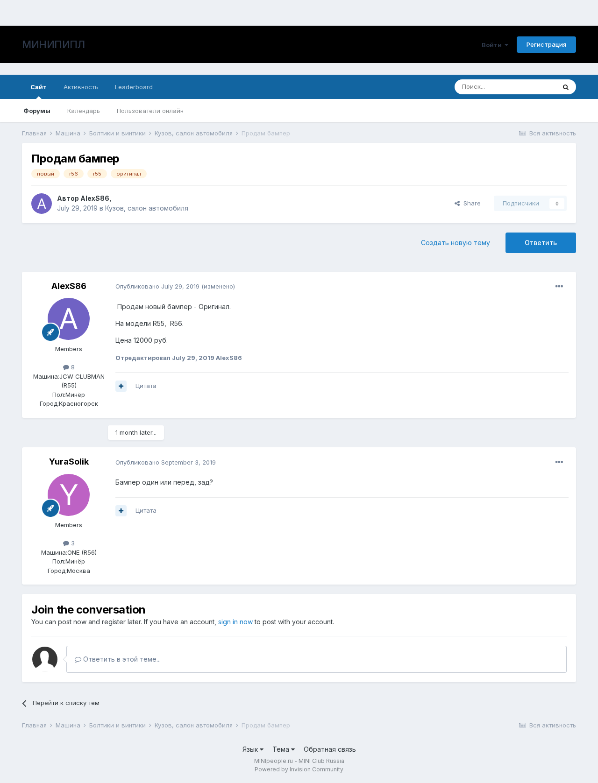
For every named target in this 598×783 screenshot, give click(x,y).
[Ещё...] (559, 286)
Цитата (146, 385)
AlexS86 (94, 198)
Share (470, 203)
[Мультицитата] (121, 386)
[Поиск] (565, 86)
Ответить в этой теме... (121, 659)
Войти (493, 45)
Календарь (83, 110)
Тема (281, 749)
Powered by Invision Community (299, 769)
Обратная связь (330, 749)
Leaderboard (134, 87)
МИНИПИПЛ (53, 44)
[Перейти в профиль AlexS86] (41, 203)
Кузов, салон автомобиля (146, 208)
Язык (251, 749)
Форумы (36, 110)
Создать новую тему (455, 243)
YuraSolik (69, 461)
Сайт (38, 87)
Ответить (541, 243)
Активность (81, 87)
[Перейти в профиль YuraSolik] (69, 495)
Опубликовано (157, 286)
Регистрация (546, 44)
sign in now (235, 622)
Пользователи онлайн (150, 110)
